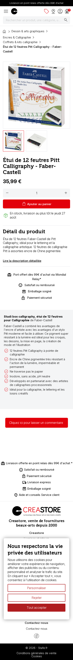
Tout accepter (37, 607)
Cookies (36, 656)
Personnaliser (36, 588)
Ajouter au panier (36, 204)
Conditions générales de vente (36, 653)
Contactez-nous (36, 628)
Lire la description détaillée (22, 261)
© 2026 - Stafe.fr (36, 648)
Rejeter (37, 598)
